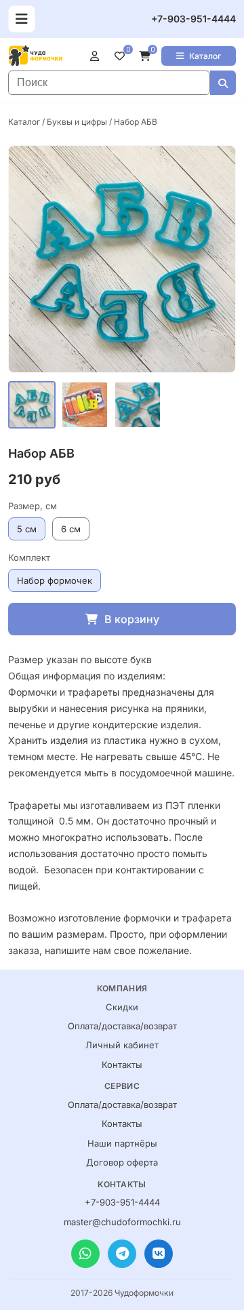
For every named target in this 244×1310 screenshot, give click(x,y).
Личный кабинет (122, 1044)
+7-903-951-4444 (193, 18)
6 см (71, 528)
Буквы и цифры (77, 122)
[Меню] (21, 19)
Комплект (29, 557)
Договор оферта (122, 1162)
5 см (27, 528)
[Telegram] (122, 1253)
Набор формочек (54, 580)
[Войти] (97, 55)
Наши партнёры (122, 1143)
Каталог (205, 56)
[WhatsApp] (85, 1253)
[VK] (158, 1253)
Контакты (122, 1064)
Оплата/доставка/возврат (122, 1025)
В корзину (131, 619)
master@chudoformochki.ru (122, 1221)
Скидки (122, 1006)
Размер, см (32, 505)
